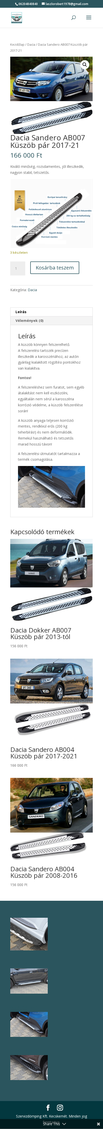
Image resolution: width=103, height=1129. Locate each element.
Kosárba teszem (55, 267)
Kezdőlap (17, 44)
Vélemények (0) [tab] (30, 320)
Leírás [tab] (21, 311)
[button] (84, 64)
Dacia (31, 44)
